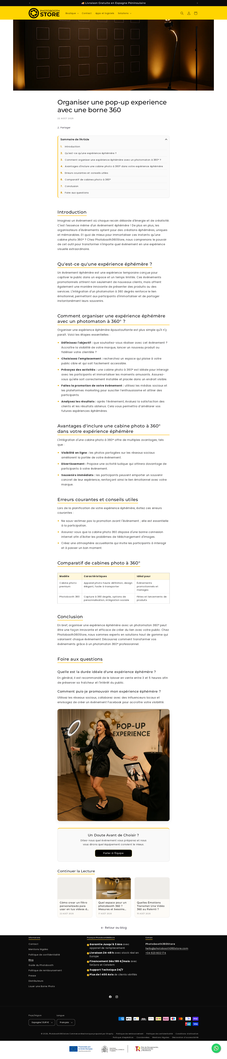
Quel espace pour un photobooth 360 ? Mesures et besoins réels (112, 906)
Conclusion (71, 186)
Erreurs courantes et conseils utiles (86, 173)
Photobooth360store (59, 1033)
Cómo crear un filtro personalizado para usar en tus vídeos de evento (74, 906)
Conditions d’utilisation (187, 1033)
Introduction (72, 146)
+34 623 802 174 (155, 953)
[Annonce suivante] (197, 3)
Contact (33, 944)
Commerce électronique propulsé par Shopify (91, 1033)
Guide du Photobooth (41, 965)
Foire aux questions (77, 192)
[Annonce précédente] (29, 3)
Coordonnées (143, 1037)
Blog (31, 959)
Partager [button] (66, 127)
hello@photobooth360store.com (166, 948)
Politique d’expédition (123, 1037)
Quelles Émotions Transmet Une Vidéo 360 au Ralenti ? (151, 906)
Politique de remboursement (45, 970)
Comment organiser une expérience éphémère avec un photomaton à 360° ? (113, 159)
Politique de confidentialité (44, 954)
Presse (32, 975)
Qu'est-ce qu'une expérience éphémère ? (91, 153)
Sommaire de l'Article (75, 139)
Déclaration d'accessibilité (185, 1037)
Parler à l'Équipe (113, 853)
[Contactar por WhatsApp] (216, 1048)
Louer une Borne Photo (42, 986)
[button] (72, 13)
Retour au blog (116, 928)
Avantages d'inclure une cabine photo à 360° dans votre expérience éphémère (114, 166)
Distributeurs (36, 980)
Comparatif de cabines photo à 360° (88, 179)
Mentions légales (38, 949)
